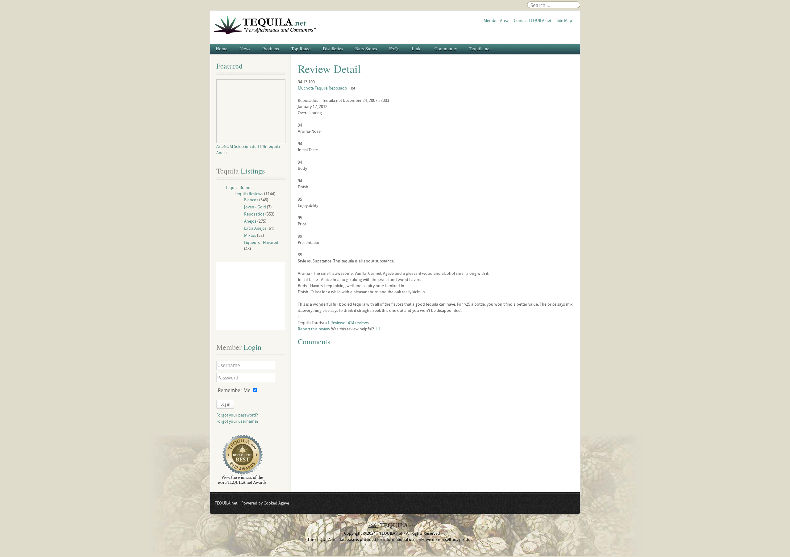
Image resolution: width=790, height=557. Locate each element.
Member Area (496, 20)
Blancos (251, 200)
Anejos (250, 221)
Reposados (254, 214)
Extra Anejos (255, 228)
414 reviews (358, 322)
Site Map (564, 20)
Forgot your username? (237, 421)
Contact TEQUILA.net (532, 20)
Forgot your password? (237, 415)
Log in (225, 404)
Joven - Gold (255, 207)
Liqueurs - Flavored (261, 242)
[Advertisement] (250, 296)
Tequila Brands (239, 187)
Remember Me (234, 390)
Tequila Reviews (249, 193)
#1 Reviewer (336, 322)
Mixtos (250, 235)
